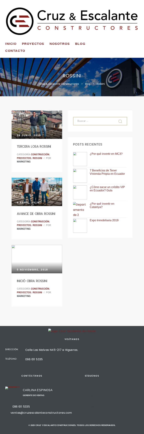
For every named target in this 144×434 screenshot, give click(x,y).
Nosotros (60, 44)
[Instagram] (92, 401)
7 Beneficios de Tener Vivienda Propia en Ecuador (107, 172)
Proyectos (33, 44)
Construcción (40, 154)
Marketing (24, 162)
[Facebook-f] (92, 389)
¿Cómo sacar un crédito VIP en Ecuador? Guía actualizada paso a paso (107, 189)
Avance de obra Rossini (36, 213)
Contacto (15, 51)
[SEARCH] (120, 121)
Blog (80, 44)
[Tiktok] (92, 412)
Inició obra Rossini (32, 281)
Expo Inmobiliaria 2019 (104, 220)
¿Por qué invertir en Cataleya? (102, 205)
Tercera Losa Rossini (34, 146)
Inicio (11, 44)
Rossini (37, 158)
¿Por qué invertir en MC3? (106, 153)
